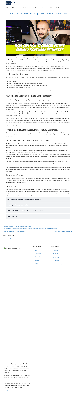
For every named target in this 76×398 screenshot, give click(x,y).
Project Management (9, 226)
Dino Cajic (56, 260)
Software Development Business (23, 226)
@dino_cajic (56, 253)
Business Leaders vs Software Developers (14, 231)
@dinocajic (56, 257)
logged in (11, 238)
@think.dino (56, 250)
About (50, 7)
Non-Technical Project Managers (30, 228)
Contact (57, 7)
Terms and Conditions (17, 390)
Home (7, 7)
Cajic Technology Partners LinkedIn (62, 264)
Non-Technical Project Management (13, 228)
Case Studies (26, 7)
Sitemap (26, 390)
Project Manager (53, 228)
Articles (42, 7)
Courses (35, 7)
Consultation (16, 7)
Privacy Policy (8, 390)
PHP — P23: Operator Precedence (64, 231)
